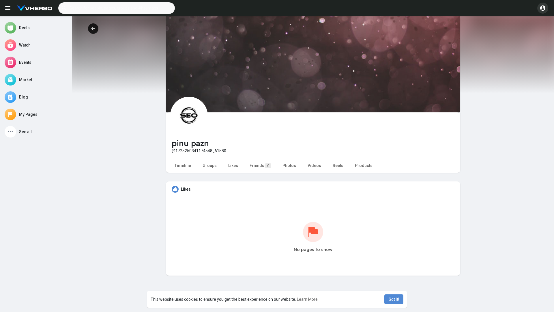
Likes (233, 165)
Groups (210, 165)
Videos (314, 165)
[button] (116, 8)
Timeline (183, 165)
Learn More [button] (307, 299)
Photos (289, 165)
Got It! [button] (394, 299)
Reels (338, 165)
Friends (259, 165)
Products (364, 165)
